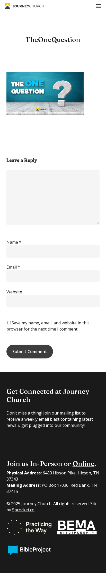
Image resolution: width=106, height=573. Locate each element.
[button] (98, 6)
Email (13, 267)
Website (14, 292)
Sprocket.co (23, 510)
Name (13, 242)
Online (83, 464)
